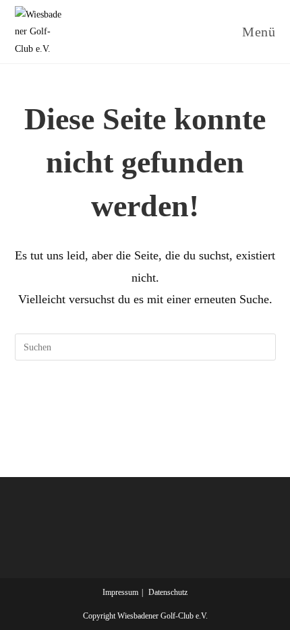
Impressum (120, 592)
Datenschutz (167, 592)
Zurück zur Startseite (145, 402)
